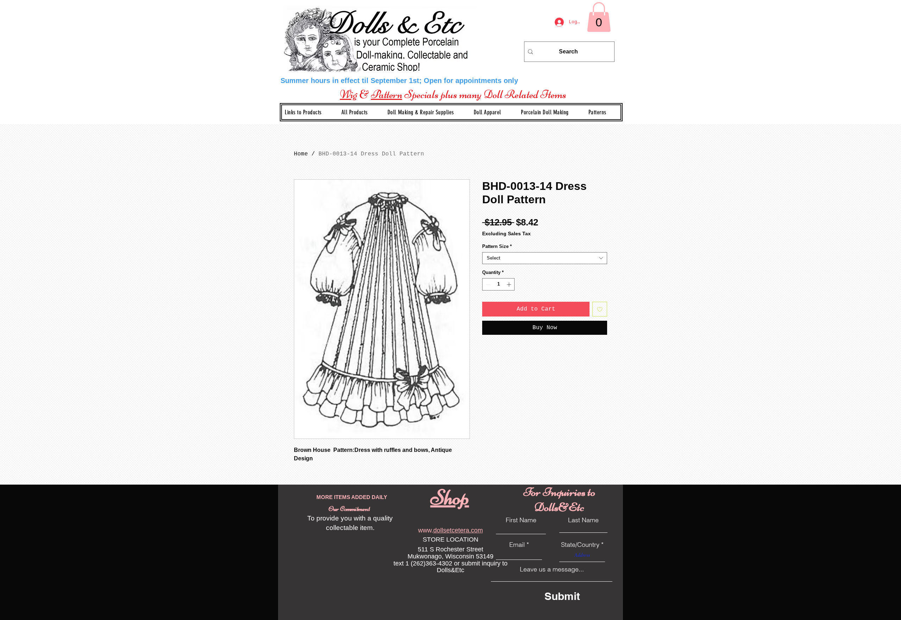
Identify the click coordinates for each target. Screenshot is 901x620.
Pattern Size (497, 246)
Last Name (583, 520)
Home (301, 154)
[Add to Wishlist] (599, 309)
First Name (521, 520)
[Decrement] (487, 284)
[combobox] (544, 258)
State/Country (580, 545)
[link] (598, 17)
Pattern (386, 94)
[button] (426, 112)
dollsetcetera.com (458, 530)
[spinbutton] (498, 284)
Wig (348, 94)
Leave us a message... (552, 569)
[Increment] (509, 284)
